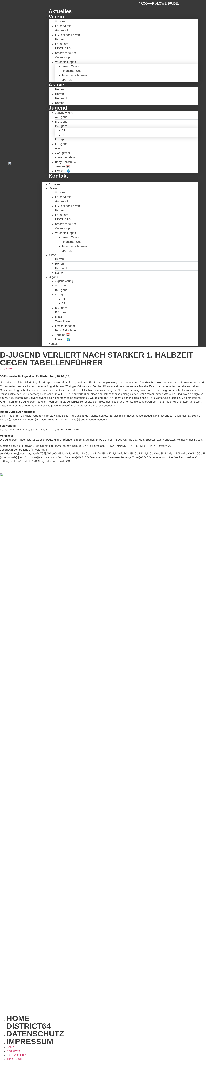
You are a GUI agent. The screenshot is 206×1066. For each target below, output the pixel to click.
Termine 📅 (62, 166)
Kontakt (58, 176)
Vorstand (60, 21)
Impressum (29, 1041)
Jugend (58, 108)
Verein (56, 16)
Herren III (61, 98)
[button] (120, 180)
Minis (58, 148)
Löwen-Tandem (65, 157)
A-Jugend (61, 117)
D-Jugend (61, 139)
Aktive (56, 85)
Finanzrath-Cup (71, 70)
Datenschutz (35, 1033)
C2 (63, 135)
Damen (59, 103)
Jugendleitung (64, 112)
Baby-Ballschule (65, 162)
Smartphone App (66, 53)
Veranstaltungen (65, 62)
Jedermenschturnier (74, 75)
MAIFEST (67, 79)
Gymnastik (62, 30)
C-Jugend (61, 126)
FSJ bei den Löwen (67, 35)
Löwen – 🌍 (62, 171)
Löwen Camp (70, 66)
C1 (63, 130)
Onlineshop (62, 57)
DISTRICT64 (63, 48)
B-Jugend (61, 121)
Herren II (60, 94)
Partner (60, 39)
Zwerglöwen (63, 153)
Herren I (60, 89)
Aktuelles (60, 11)
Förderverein (63, 26)
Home (18, 1018)
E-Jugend (61, 144)
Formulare (61, 44)
